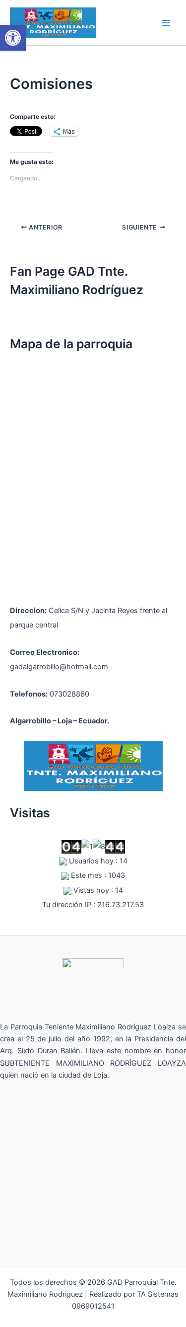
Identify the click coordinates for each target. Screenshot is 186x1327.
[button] (13, 38)
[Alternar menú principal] (165, 22)
